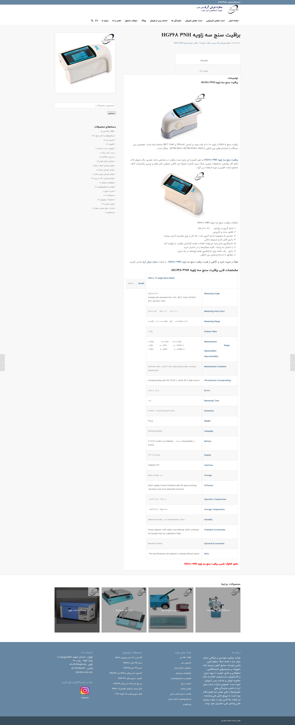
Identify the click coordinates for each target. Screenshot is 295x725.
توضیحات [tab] (207, 60)
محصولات (110, 195)
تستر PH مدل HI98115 (133, 668)
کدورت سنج (109, 191)
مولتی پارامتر (109, 203)
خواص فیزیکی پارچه (106, 169)
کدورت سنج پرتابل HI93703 (130, 678)
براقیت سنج (207, 43)
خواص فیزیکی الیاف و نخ (104, 165)
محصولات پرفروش (107, 199)
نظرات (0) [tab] (207, 71)
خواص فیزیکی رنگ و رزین (104, 178)
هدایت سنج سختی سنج (104, 208)
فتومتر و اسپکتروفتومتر (106, 186)
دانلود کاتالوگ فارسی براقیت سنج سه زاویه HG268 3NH (211, 564)
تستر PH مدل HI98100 (133, 663)
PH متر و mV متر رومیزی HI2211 (128, 657)
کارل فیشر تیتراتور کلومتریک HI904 (127, 688)
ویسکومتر (110, 212)
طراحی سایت (235, 720)
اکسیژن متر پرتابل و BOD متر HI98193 (126, 673)
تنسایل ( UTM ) (107, 157)
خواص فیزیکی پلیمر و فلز (104, 174)
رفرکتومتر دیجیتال (107, 182)
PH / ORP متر (185, 657)
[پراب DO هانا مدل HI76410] (292, 362)
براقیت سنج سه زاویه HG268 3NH (186, 43)
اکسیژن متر (186, 663)
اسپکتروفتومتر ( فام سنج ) (179, 699)
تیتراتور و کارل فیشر (106, 161)
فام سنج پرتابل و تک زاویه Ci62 (128, 694)
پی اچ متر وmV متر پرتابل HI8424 (127, 683)
